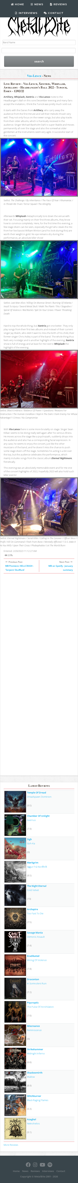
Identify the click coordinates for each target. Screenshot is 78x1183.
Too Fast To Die (35, 913)
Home (19, 4)
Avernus (31, 820)
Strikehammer (35, 1049)
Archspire (32, 909)
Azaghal (31, 1119)
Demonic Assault (36, 936)
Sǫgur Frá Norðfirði (37, 866)
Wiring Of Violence (37, 960)
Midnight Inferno (36, 1053)
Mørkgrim (32, 862)
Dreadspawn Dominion (39, 796)
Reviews (60, 4)
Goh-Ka (31, 843)
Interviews (28, 13)
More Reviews (11, 1144)
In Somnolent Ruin (37, 983)
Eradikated (33, 956)
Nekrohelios (33, 1123)
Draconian (33, 979)
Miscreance (33, 1026)
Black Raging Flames (37, 1100)
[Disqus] (39, 624)
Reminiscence (34, 1030)
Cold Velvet (33, 890)
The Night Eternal (36, 886)
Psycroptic (33, 1002)
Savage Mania (35, 932)
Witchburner (34, 1096)
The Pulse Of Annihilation (40, 1006)
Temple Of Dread (36, 792)
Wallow (31, 1076)
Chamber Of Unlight (38, 815)
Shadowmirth (34, 1072)
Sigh (29, 839)
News (38, 4)
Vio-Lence (34, 75)
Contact (55, 13)
